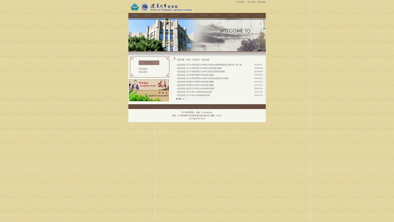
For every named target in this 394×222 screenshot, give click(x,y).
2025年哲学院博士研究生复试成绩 (200, 75)
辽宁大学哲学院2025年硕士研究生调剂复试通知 (205, 72)
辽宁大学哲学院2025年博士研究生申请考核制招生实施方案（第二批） (214, 65)
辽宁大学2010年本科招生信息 (198, 95)
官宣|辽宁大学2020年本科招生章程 (200, 89)
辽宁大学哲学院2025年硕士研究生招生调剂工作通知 (207, 78)
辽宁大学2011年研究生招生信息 (199, 92)
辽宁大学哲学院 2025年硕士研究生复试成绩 (204, 68)
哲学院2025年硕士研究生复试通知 (200, 85)
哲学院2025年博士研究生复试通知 (200, 82)
